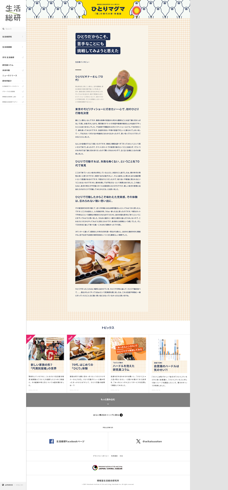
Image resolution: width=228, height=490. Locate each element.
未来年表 (6, 70)
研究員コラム (8, 65)
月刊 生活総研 (8, 57)
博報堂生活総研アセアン (10, 102)
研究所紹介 (7, 81)
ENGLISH (19, 485)
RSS (121, 456)
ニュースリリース (9, 75)
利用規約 (114, 456)
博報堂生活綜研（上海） (9, 96)
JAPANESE (9, 485)
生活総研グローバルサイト (10, 86)
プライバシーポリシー (101, 456)
